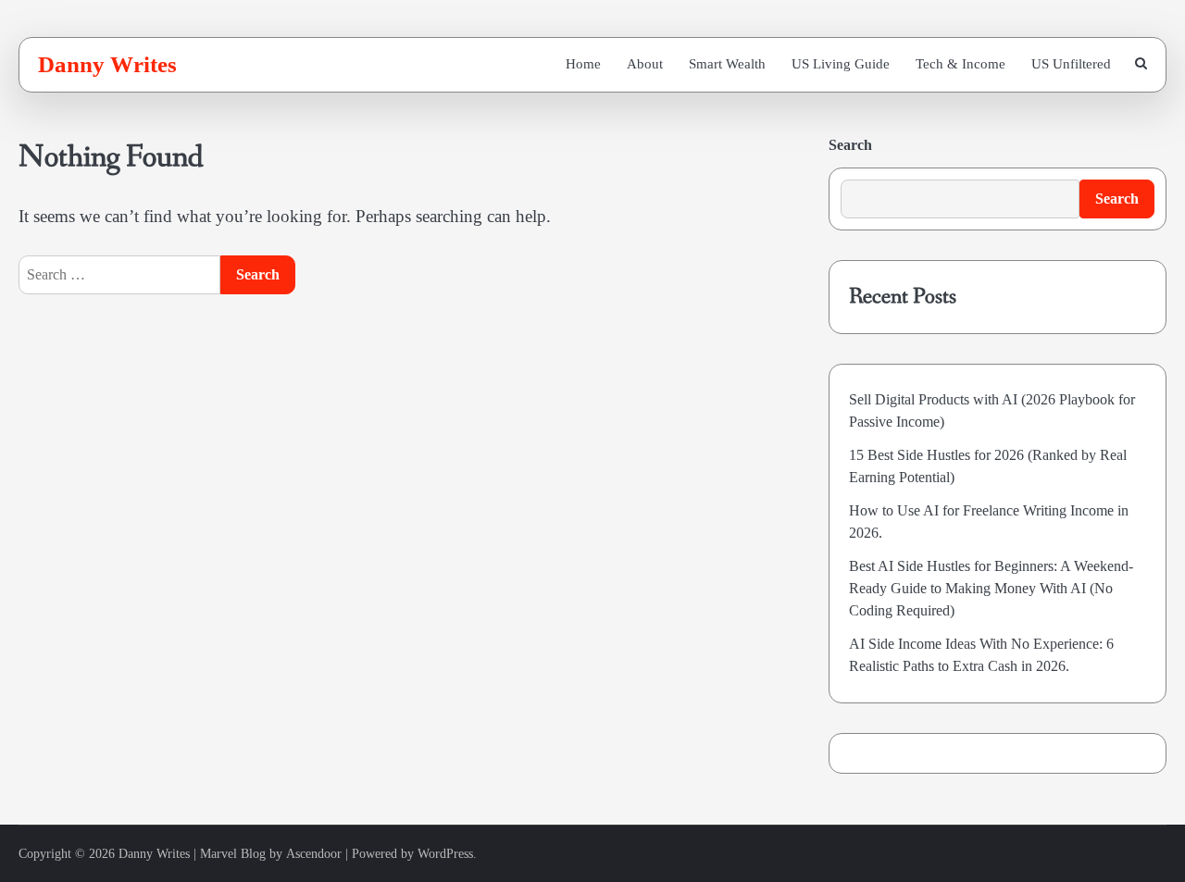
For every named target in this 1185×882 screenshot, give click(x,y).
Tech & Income (960, 63)
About (645, 63)
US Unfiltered (1071, 63)
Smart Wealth (727, 63)
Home (583, 63)
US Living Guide (841, 63)
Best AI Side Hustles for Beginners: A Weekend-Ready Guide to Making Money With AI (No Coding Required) (991, 588)
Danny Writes (107, 64)
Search (850, 145)
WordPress (445, 854)
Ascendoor (314, 854)
